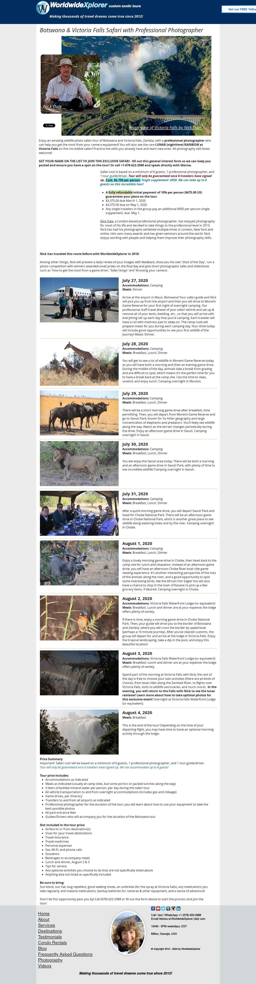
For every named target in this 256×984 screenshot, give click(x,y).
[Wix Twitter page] (163, 908)
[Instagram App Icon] (173, 908)
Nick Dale (106, 221)
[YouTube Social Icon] (158, 908)
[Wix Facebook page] (153, 908)
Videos (44, 965)
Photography (50, 960)
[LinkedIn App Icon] (178, 908)
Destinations (50, 931)
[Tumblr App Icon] (168, 908)
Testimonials (50, 936)
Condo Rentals (52, 942)
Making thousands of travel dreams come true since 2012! (96, 16)
